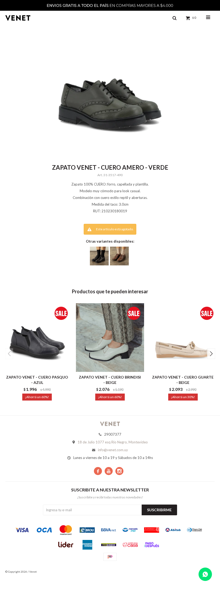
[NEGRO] (99, 256)
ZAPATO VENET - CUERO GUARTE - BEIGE (183, 380)
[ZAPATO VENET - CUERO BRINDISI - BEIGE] (110, 337)
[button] (211, 354)
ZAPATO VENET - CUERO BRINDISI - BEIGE (110, 380)
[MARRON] (119, 256)
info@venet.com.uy (113, 450)
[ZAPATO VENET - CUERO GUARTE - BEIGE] (182, 337)
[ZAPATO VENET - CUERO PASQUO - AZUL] (37, 337)
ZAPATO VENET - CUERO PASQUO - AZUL (37, 380)
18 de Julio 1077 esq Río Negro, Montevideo (113, 442)
